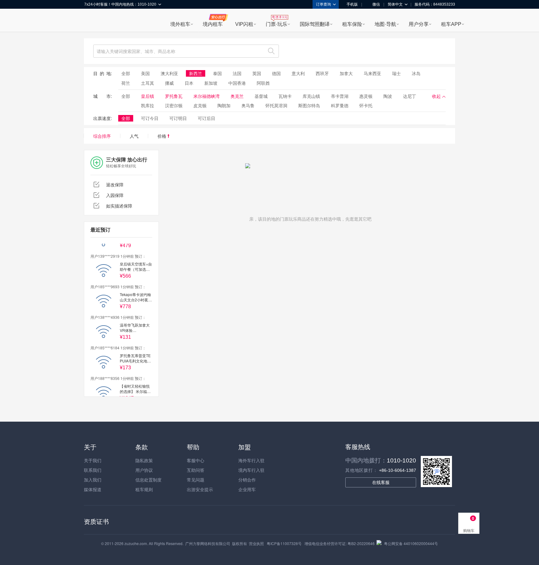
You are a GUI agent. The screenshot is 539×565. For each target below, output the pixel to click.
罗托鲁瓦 (173, 96)
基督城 (261, 96)
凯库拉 (147, 105)
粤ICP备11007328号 (284, 543)
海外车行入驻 (251, 460)
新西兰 (195, 73)
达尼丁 (409, 96)
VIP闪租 (244, 24)
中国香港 (237, 83)
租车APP (451, 24)
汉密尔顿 (173, 105)
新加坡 (210, 83)
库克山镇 (311, 96)
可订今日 (149, 118)
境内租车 (213, 24)
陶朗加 (224, 105)
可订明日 (178, 118)
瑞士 (396, 73)
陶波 (387, 96)
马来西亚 (372, 73)
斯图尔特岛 (309, 105)
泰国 (217, 73)
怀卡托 (365, 105)
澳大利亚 (169, 73)
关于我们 (92, 460)
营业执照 (256, 543)
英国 (256, 73)
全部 (125, 73)
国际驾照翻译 (315, 24)
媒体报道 (92, 489)
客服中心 (195, 460)
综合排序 (102, 136)
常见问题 (195, 479)
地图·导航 (385, 24)
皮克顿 (199, 105)
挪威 (169, 83)
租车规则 (144, 489)
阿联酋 (263, 83)
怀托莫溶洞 (276, 105)
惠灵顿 (365, 96)
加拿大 (346, 73)
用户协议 (144, 470)
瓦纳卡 (285, 96)
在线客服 (381, 482)
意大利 (298, 73)
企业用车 (247, 489)
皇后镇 (147, 96)
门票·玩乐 (276, 24)
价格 (163, 136)
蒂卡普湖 (339, 96)
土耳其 (147, 83)
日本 (189, 83)
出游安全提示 (200, 489)
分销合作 (247, 479)
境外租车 (180, 24)
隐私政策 (144, 460)
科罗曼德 (339, 105)
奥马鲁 (248, 105)
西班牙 (322, 73)
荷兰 (125, 83)
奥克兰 (237, 96)
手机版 (352, 4)
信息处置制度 (148, 479)
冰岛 (416, 73)
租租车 (92, 20)
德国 (276, 73)
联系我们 (92, 470)
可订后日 (206, 118)
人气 (134, 136)
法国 (237, 73)
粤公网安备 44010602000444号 (411, 543)
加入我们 (92, 479)
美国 (145, 73)
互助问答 (195, 470)
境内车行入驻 (251, 470)
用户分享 (419, 24)
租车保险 (352, 24)
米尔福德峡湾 (206, 96)
